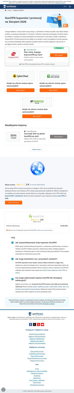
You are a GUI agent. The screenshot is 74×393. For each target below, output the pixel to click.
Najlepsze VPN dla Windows (37, 336)
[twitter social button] (34, 324)
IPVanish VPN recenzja (37, 360)
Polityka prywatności (37, 373)
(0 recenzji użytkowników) (37, 184)
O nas (37, 368)
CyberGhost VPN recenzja (37, 353)
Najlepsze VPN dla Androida (37, 343)
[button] (3, 389)
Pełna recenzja (13, 202)
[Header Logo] (9, 6)
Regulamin (37, 375)
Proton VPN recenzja (37, 356)
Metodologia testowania (37, 385)
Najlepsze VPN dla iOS (37, 341)
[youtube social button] (42, 324)
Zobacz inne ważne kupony (44, 230)
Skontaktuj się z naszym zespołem (37, 371)
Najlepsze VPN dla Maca (37, 338)
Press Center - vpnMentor (37, 380)
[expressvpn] (37, 56)
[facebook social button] (30, 324)
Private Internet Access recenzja (37, 358)
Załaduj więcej (36, 149)
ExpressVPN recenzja (37, 351)
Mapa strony (37, 378)
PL (65, 6)
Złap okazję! (58, 55)
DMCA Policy (37, 382)
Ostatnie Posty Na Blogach (37, 334)
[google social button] (38, 324)
